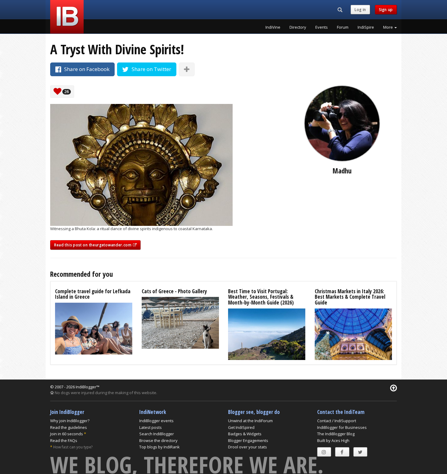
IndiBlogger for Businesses (342, 427)
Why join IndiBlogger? (69, 420)
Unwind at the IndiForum (250, 420)
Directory (297, 27)
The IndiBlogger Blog (336, 434)
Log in (360, 9)
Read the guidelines (68, 427)
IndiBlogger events (156, 420)
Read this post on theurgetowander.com (93, 245)
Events (321, 27)
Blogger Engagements (248, 440)
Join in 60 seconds (66, 434)
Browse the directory (158, 440)
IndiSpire (366, 27)
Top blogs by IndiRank (159, 447)
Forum (342, 27)
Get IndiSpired (241, 427)
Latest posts (150, 427)
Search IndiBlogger (156, 434)
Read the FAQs (63, 440)
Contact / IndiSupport (336, 420)
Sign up (386, 9)
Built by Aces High (333, 440)
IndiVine (272, 27)
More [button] (388, 27)
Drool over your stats (247, 447)
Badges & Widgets (245, 434)
